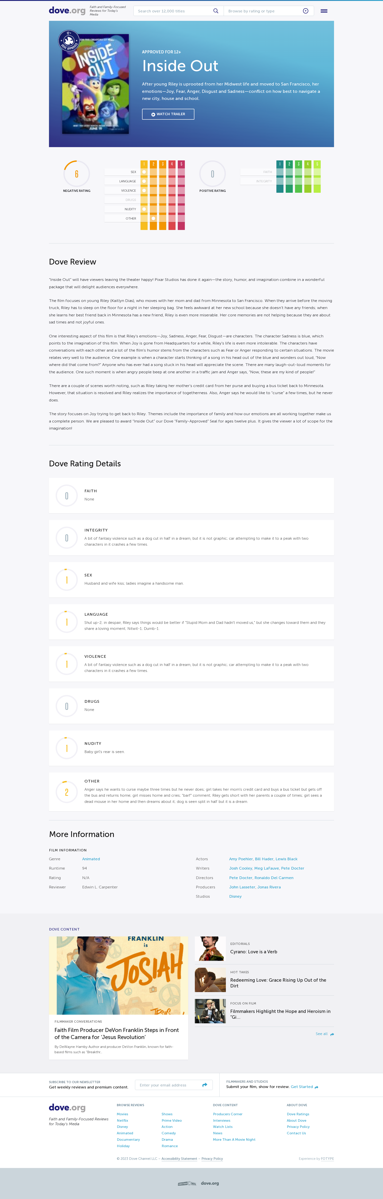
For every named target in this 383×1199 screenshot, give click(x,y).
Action (167, 1127)
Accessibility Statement (179, 1158)
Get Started (302, 1086)
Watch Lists (223, 1127)
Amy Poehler (241, 859)
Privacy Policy (298, 1127)
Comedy (169, 1133)
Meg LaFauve (266, 868)
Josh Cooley (240, 868)
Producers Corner (227, 1114)
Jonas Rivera (269, 887)
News (217, 1133)
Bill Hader (264, 859)
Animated (91, 859)
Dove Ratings (298, 1114)
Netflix (122, 1120)
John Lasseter (242, 887)
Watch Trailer (171, 114)
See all (322, 1034)
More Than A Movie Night (234, 1139)
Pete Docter (292, 868)
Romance (170, 1146)
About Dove (296, 1120)
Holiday (123, 1146)
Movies (122, 1114)
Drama (167, 1139)
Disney (235, 896)
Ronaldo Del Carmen (273, 878)
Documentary (128, 1139)
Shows (167, 1114)
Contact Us (296, 1133)
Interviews (221, 1120)
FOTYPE (327, 1158)
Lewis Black (286, 859)
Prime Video (172, 1120)
